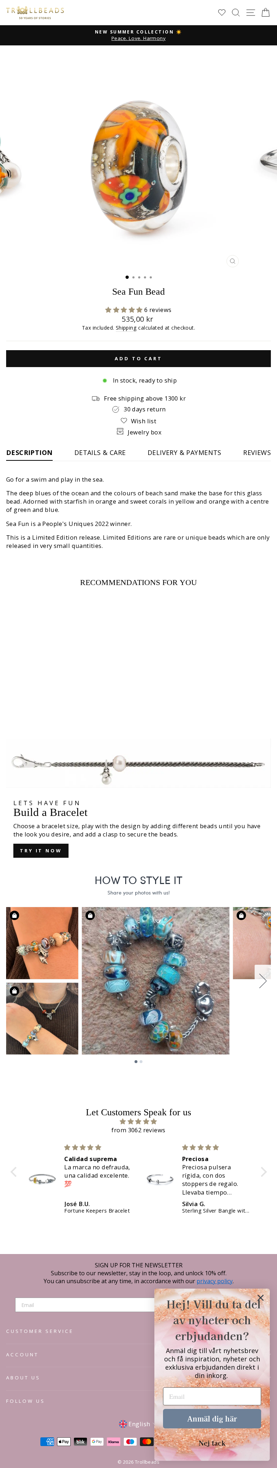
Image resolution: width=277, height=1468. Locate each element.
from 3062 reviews (138, 1130)
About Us (23, 1377)
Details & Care (100, 452)
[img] (138, 1121)
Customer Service (40, 1331)
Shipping (126, 327)
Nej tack (212, 1442)
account (22, 1354)
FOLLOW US (25, 1401)
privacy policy (215, 1281)
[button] (124, 309)
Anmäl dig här (212, 1418)
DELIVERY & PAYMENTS (184, 452)
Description (29, 452)
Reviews (257, 452)
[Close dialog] (260, 1297)
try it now (41, 850)
